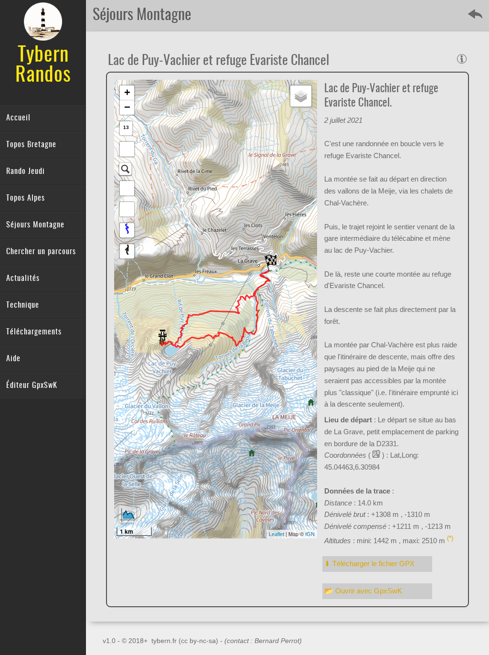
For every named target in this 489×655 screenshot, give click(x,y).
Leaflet (276, 534)
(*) (450, 538)
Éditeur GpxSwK (31, 385)
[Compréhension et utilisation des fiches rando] (462, 59)
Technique (22, 305)
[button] (127, 149)
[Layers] (300, 96)
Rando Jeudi (25, 171)
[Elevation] (127, 514)
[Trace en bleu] (127, 230)
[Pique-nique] (163, 332)
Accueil (18, 118)
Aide (13, 359)
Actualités (23, 278)
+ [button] (127, 92)
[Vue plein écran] (127, 188)
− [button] (127, 107)
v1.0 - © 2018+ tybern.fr (141, 640)
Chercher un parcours (41, 252)
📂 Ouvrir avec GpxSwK (363, 591)
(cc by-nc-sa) (198, 640)
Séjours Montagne (35, 225)
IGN (310, 534)
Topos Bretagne (31, 145)
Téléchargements (34, 332)
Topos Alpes (25, 198)
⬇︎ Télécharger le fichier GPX (369, 563)
